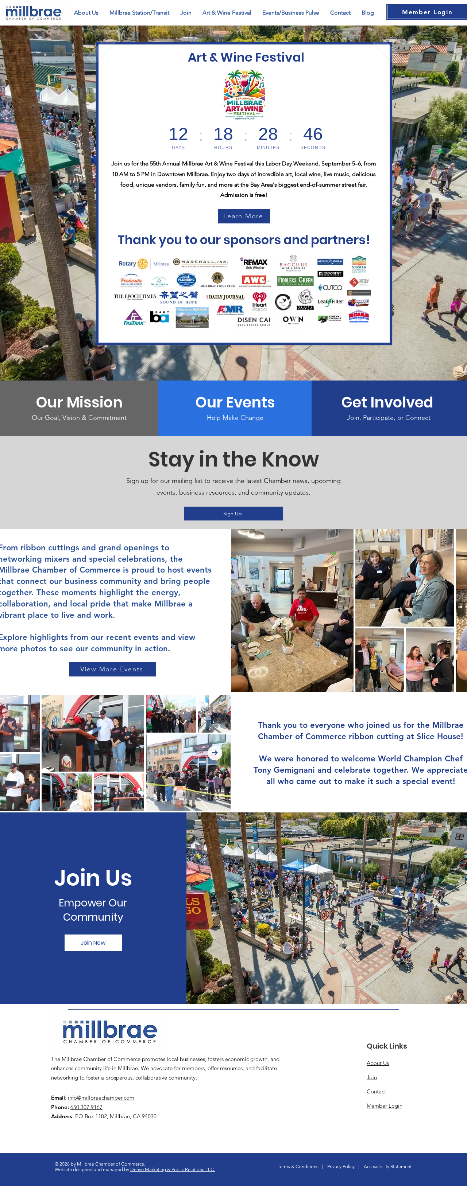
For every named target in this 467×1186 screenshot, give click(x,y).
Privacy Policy (341, 1166)
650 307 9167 (86, 1107)
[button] (291, 12)
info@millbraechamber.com (101, 1097)
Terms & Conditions (298, 1166)
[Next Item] (215, 753)
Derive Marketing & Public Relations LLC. (172, 1169)
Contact (376, 1091)
